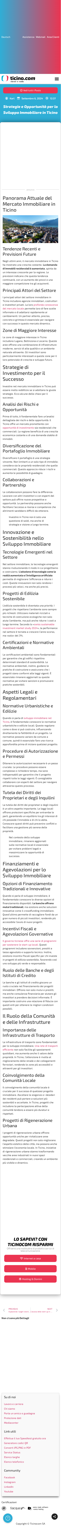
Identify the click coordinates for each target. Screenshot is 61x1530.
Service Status (12, 1452)
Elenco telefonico (14, 1461)
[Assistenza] (7, 1518)
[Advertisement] (30, 155)
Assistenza (28, 36)
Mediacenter (11, 1422)
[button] (57, 79)
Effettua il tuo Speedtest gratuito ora (25, 1438)
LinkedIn (8, 1486)
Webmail (40, 36)
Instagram (10, 1481)
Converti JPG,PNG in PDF (17, 1447)
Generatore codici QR (16, 1442)
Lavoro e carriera (13, 1403)
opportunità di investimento (18, 427)
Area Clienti (53, 36)
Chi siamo (9, 1408)
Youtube (8, 1491)
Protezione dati (12, 1417)
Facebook (9, 1477)
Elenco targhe (12, 1456)
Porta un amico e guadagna (19, 1413)
